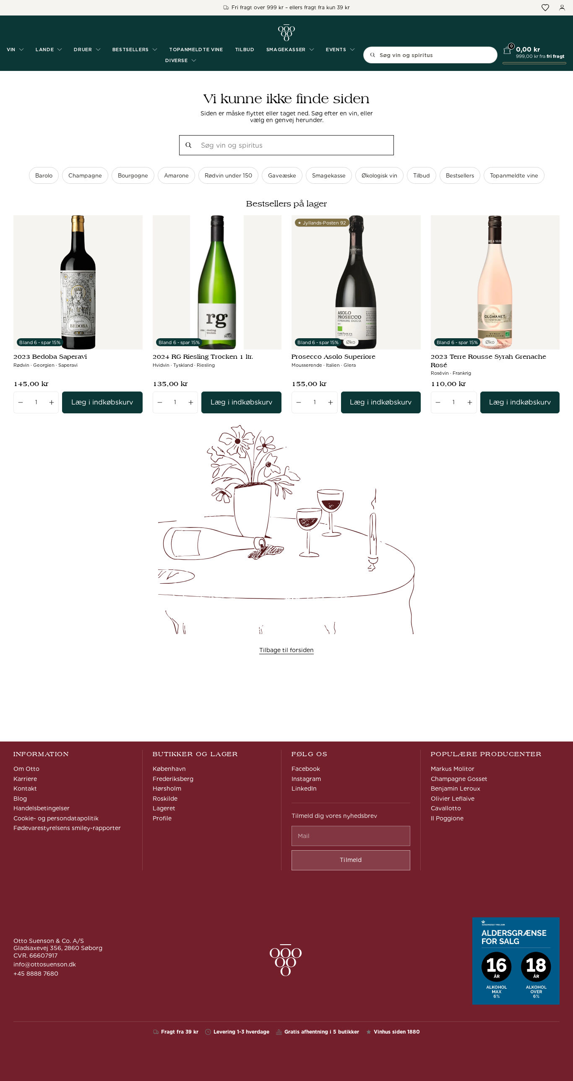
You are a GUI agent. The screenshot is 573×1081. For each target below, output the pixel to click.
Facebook (306, 768)
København (169, 768)
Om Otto (26, 768)
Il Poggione (447, 818)
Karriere (25, 779)
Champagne (85, 175)
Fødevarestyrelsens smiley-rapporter (67, 828)
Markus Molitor (452, 768)
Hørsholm (167, 788)
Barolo (43, 175)
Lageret (164, 808)
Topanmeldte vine (196, 49)
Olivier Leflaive (452, 798)
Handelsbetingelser (41, 808)
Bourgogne (133, 175)
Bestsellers (460, 175)
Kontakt (25, 788)
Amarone (176, 175)
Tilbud (245, 49)
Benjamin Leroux (455, 788)
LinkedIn (304, 788)
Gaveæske (282, 175)
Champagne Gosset (459, 779)
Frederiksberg (173, 779)
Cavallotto (446, 808)
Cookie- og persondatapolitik (56, 818)
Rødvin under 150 (228, 175)
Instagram (306, 779)
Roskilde (165, 798)
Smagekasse (329, 175)
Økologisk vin (379, 175)
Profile (162, 818)
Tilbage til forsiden (286, 650)
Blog (20, 798)
